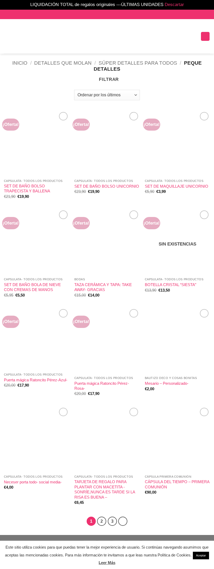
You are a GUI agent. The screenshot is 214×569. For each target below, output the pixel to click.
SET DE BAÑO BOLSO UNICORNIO (106, 186)
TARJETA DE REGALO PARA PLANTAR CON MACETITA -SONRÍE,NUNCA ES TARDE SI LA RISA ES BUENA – (104, 489)
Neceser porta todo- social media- (33, 482)
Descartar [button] (174, 4)
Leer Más (107, 562)
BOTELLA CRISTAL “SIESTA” (170, 284)
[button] (54, 36)
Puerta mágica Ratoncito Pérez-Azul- (35, 380)
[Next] (122, 521)
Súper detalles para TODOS (138, 63)
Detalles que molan (63, 63)
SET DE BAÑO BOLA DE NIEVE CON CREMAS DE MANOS (32, 287)
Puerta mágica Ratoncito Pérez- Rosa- (101, 386)
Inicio (19, 63)
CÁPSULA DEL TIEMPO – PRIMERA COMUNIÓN (177, 484)
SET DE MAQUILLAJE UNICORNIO (176, 186)
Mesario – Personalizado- (166, 383)
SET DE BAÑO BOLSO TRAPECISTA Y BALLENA (27, 188)
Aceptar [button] (201, 555)
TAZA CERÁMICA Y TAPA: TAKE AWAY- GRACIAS (103, 287)
